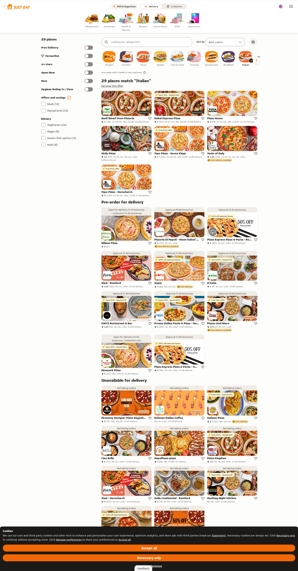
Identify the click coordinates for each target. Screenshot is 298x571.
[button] (16, 6)
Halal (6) (52, 144)
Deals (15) (53, 104)
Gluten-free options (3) (61, 138)
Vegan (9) (53, 131)
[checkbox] (109, 59)
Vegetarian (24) (57, 125)
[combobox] (150, 42)
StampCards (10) (57, 110)
